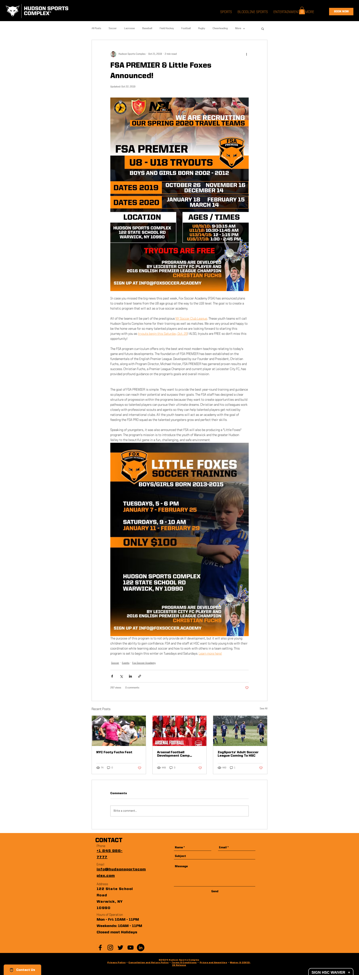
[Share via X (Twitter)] (121, 676)
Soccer (113, 28)
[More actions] (246, 54)
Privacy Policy (116, 963)
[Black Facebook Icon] (100, 947)
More (238, 28)
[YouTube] (130, 947)
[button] (262, 28)
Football (186, 28)
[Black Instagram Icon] (110, 947)
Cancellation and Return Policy (148, 963)
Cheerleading (220, 28)
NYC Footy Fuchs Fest (114, 752)
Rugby (201, 28)
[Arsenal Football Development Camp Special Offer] (180, 731)
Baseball (147, 28)
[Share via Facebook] (112, 676)
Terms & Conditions (184, 963)
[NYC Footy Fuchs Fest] (119, 731)
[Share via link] (139, 676)
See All (263, 708)
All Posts (96, 28)
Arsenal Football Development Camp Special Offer (173, 754)
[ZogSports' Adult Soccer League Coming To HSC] (240, 731)
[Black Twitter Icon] (120, 947)
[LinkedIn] (140, 947)
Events (125, 663)
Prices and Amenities (213, 963)
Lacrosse (129, 28)
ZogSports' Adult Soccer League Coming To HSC (238, 754)
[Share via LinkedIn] (130, 676)
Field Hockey (167, 28)
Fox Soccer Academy (144, 663)
